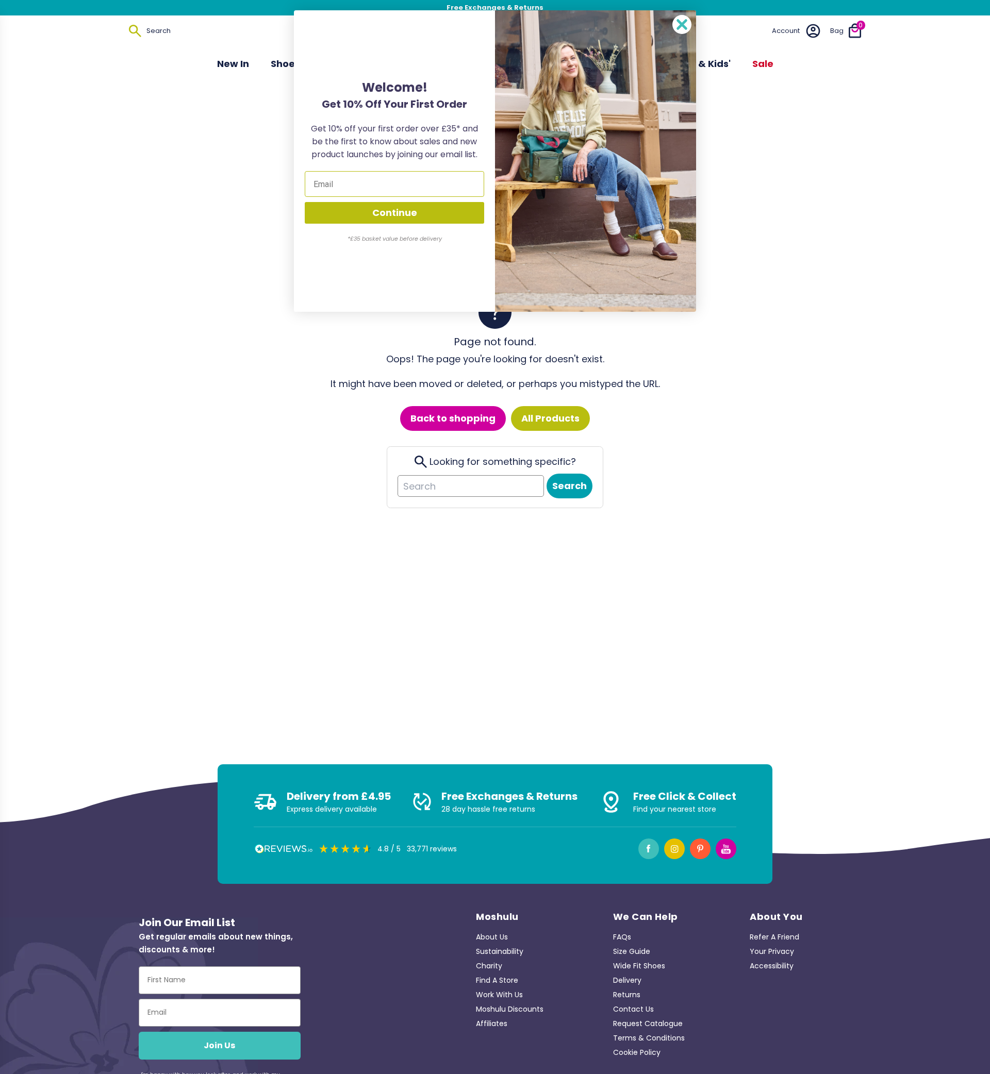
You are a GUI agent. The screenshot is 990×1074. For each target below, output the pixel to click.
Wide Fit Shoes (639, 966)
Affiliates (491, 1023)
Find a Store (497, 980)
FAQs (622, 937)
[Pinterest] (700, 848)
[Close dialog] (682, 24)
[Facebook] (648, 848)
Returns (626, 994)
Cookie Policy (637, 1052)
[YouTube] (726, 848)
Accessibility (772, 966)
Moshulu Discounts (509, 1009)
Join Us (219, 1045)
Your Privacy (772, 951)
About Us (492, 937)
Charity (489, 966)
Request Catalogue (648, 1023)
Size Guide (631, 951)
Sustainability (499, 951)
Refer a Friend (774, 937)
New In (233, 63)
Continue (394, 212)
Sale (762, 63)
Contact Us (633, 1009)
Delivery (627, 980)
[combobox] (471, 486)
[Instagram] (674, 848)
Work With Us (499, 994)
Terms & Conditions (649, 1038)
